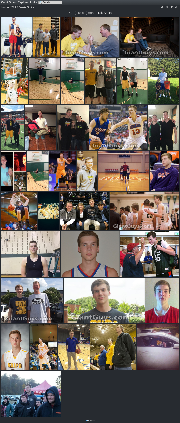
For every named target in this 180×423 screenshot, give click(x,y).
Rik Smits (105, 13)
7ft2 (13, 7)
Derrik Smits (26, 7)
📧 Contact (90, 420)
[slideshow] (172, 7)
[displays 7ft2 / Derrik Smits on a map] (176, 7)
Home (5, 7)
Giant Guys (8, 2)
